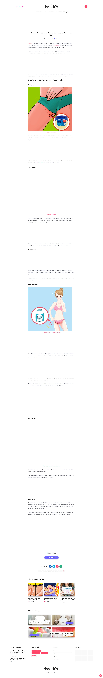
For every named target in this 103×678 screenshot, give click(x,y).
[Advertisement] (36, 20)
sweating (57, 45)
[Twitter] (20, 6)
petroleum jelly (39, 162)
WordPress (54, 672)
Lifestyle (66, 12)
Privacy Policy (56, 656)
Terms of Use (56, 659)
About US (56, 650)
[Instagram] (22, 6)
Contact (55, 653)
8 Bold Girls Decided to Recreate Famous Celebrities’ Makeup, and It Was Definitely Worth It (18, 658)
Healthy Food (59, 12)
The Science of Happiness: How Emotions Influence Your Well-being (67, 600)
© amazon (49, 214)
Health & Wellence (39, 12)
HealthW (51, 6)
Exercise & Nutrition (49, 12)
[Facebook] (17, 6)
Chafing (30, 43)
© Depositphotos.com (51, 132)
